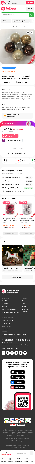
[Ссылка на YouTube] (25, 353)
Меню (30, 9)
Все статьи (16, 277)
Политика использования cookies (17, 438)
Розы (5, 21)
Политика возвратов (25, 430)
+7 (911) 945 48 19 (23, 340)
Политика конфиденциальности (17, 435)
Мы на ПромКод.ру (17, 441)
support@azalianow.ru (10, 348)
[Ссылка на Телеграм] (3, 353)
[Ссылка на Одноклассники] (16, 353)
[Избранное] (28, 32)
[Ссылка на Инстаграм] (8, 353)
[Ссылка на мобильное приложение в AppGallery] (17, 387)
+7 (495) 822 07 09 (8, 340)
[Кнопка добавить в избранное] (16, 202)
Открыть (30, 3)
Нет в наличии (22, 453)
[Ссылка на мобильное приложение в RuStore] (17, 382)
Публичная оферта (9, 430)
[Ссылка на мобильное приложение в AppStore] (17, 372)
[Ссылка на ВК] (12, 353)
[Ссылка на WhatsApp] (21, 353)
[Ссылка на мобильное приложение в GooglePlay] (17, 377)
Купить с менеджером (16, 153)
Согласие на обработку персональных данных (17, 433)
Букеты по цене (19, 21)
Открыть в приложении (11, 3)
